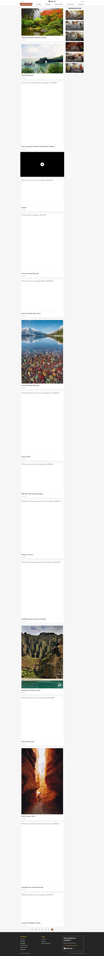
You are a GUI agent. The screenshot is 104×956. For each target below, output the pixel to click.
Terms (70, 953)
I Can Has (22, 939)
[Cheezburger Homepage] (52, 1)
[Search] (22, 1)
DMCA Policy (81, 953)
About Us (43, 941)
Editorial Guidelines (45, 943)
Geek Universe (23, 947)
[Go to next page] (52, 929)
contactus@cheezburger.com (70, 945)
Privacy (73, 953)
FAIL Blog (22, 941)
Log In (82, 1)
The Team (43, 939)
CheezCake (22, 949)
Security (76, 953)
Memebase (22, 943)
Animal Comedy (24, 945)
